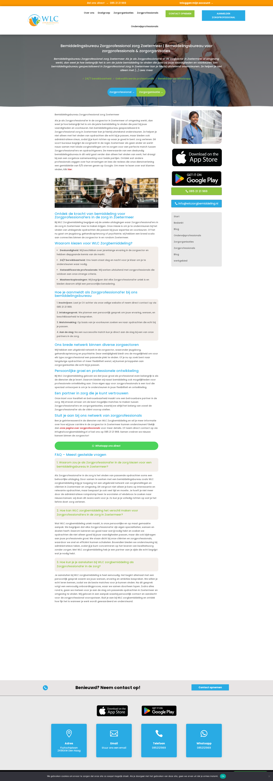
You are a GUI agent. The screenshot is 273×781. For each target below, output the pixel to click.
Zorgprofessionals (147, 12)
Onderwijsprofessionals (144, 26)
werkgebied (180, 261)
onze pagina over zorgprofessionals (80, 428)
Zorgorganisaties (123, 12)
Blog (176, 229)
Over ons (89, 12)
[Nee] (269, 776)
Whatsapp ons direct (107, 445)
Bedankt (178, 223)
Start (176, 216)
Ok (222, 776)
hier (70, 169)
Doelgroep (104, 12)
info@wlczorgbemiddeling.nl (198, 203)
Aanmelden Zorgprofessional (223, 15)
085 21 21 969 (198, 191)
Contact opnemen (180, 13)
